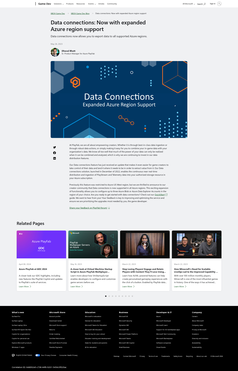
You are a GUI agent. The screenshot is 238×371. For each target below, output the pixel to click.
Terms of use (153, 356)
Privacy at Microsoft (199, 330)
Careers (195, 316)
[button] (105, 296)
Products (70, 3)
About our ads (202, 356)
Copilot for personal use (20, 338)
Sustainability (197, 347)
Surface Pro (16, 316)
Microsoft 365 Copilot (126, 343)
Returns (52, 330)
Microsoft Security (125, 321)
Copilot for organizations (21, 334)
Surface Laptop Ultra (19, 325)
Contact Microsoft (129, 356)
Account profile (54, 316)
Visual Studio (161, 347)
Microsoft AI (123, 316)
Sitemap (116, 356)
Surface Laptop (17, 321)
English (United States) (24, 355)
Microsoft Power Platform (128, 334)
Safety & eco (178, 356)
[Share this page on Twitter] (54, 147)
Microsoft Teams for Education (96, 325)
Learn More (24, 286)
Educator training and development (98, 338)
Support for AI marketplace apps (168, 330)
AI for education (91, 347)
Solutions (58, 3)
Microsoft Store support (58, 325)
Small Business (124, 347)
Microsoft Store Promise (58, 343)
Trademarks (165, 356)
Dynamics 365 (124, 325)
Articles (101, 3)
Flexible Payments (55, 347)
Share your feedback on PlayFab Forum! (88, 208)
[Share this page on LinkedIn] (54, 158)
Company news (197, 325)
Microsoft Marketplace (164, 338)
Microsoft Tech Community (166, 334)
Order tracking (54, 334)
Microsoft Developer (163, 321)
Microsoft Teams (125, 338)
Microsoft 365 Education (93, 330)
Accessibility (196, 343)
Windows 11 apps (18, 347)
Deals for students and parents (96, 343)
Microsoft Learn (162, 325)
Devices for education (93, 321)
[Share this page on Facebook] (54, 152)
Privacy (142, 356)
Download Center (55, 321)
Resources (80, 3)
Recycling (189, 356)
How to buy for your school (95, 334)
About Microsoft (198, 321)
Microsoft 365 (124, 330)
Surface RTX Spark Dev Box (21, 330)
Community (112, 3)
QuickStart (160, 194)
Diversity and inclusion (200, 338)
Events (91, 3)
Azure (158, 316)
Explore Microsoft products (22, 343)
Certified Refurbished (57, 338)
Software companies (163, 343)
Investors (195, 334)
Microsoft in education (93, 316)
